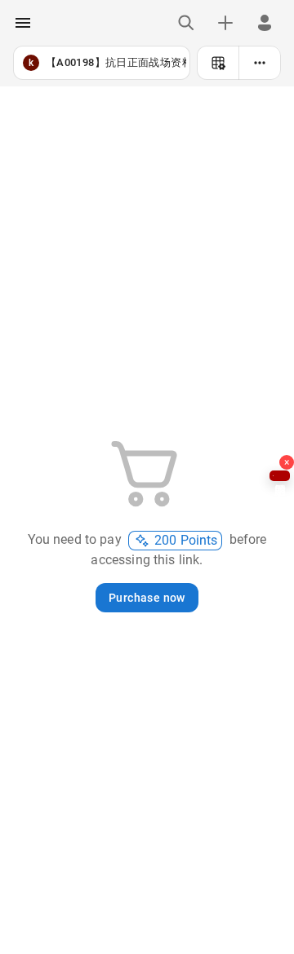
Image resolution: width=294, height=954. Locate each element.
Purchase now (147, 597)
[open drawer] (23, 23)
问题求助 (280, 475)
